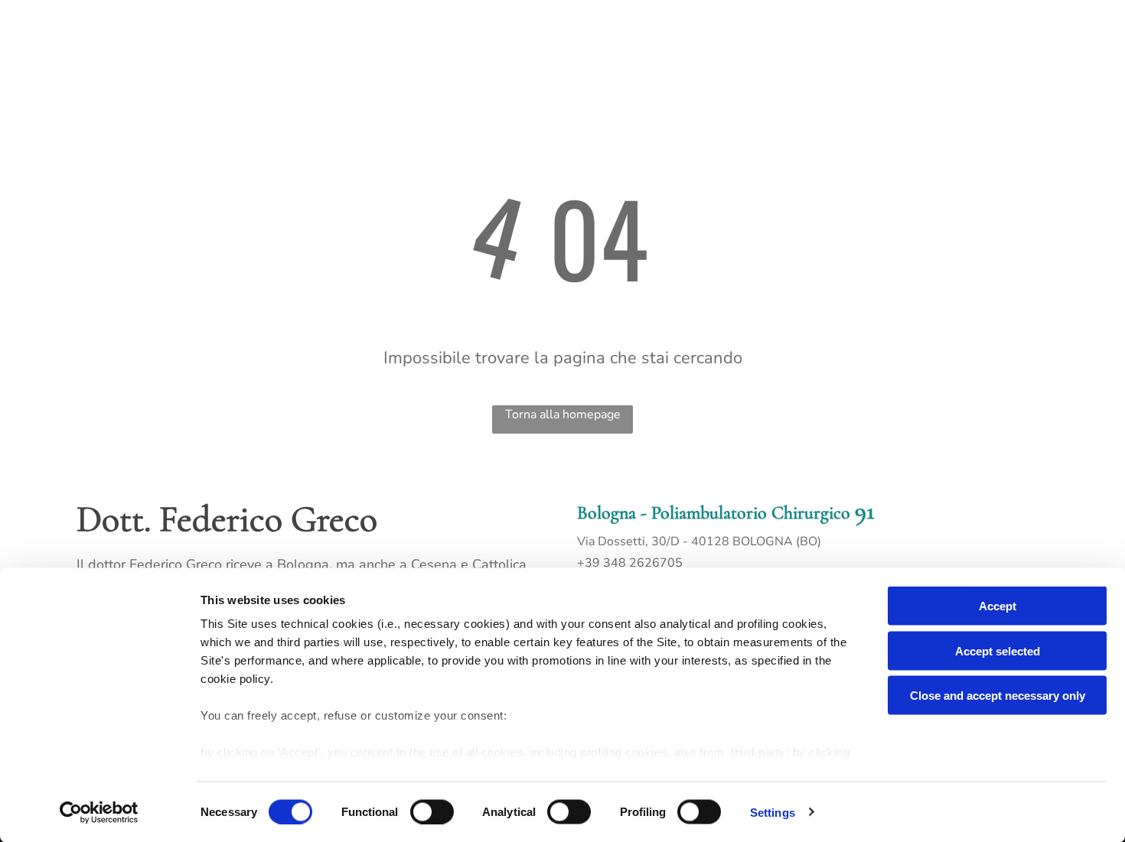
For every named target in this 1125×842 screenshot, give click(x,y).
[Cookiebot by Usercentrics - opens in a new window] (99, 812)
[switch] (432, 811)
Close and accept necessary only (997, 695)
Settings (772, 811)
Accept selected (997, 650)
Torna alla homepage (563, 414)
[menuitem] (280, 33)
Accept (997, 606)
